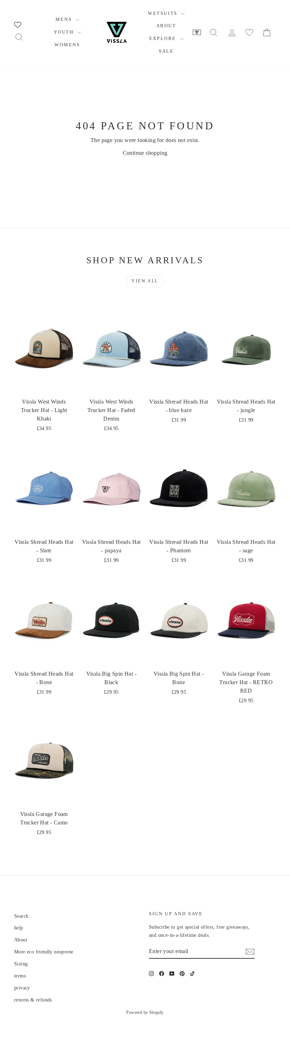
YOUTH (65, 32)
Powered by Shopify (144, 1012)
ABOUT (166, 25)
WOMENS (67, 44)
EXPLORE (163, 38)
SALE (166, 51)
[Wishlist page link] (17, 24)
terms (20, 976)
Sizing (21, 963)
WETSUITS (163, 13)
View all (145, 280)
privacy (22, 988)
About (20, 939)
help (18, 927)
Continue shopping (145, 153)
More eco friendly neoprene (43, 951)
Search (21, 916)
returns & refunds (33, 1000)
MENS (65, 19)
